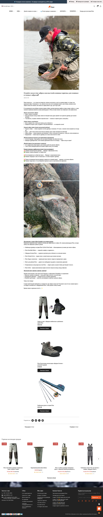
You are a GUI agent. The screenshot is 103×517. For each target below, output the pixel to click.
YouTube (89, 501)
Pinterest (96, 501)
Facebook (82, 501)
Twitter (78, 501)
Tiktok (93, 501)
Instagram (86, 501)
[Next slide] (98, 459)
